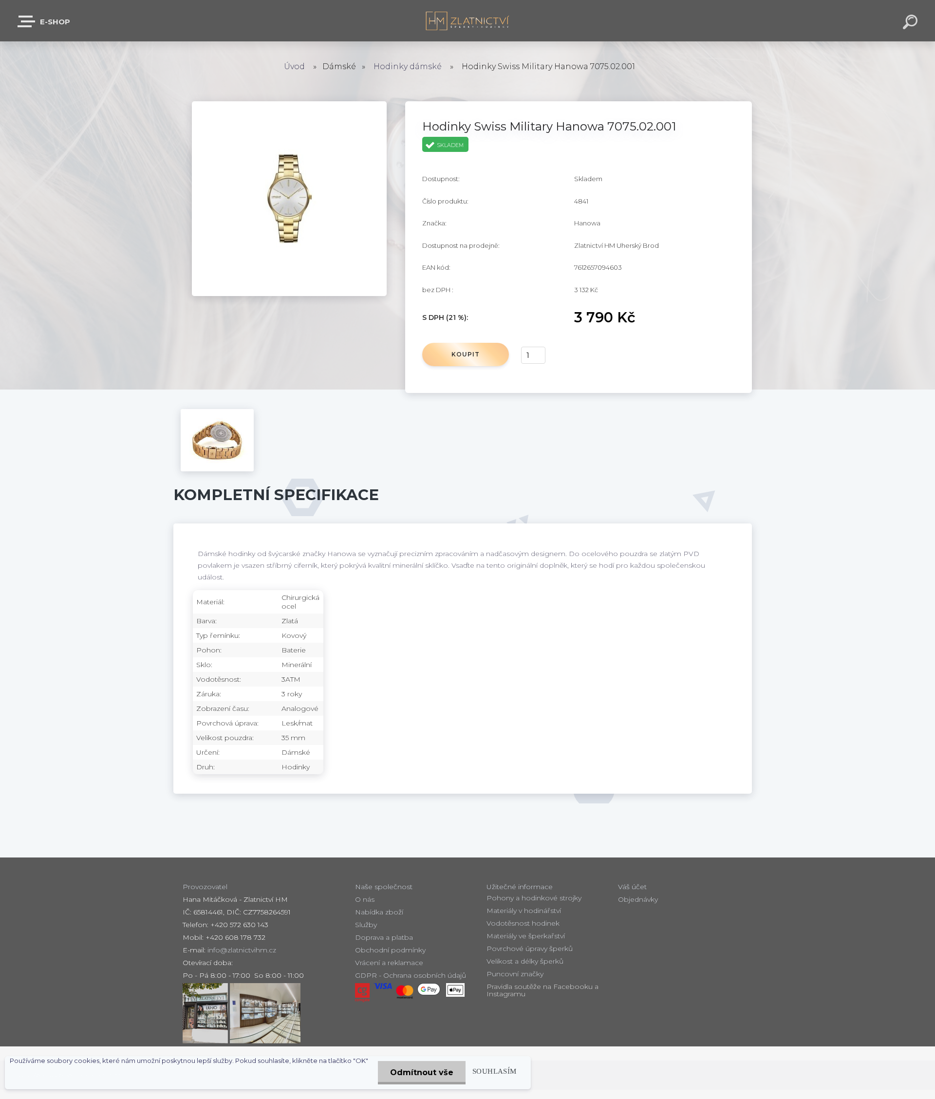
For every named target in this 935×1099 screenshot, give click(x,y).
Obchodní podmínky (390, 950)
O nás (364, 899)
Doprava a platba (384, 937)
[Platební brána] (362, 992)
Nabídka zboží (379, 912)
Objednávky (638, 899)
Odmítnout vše (421, 1072)
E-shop (54, 21)
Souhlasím (494, 1071)
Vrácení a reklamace (389, 962)
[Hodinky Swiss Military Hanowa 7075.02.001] (289, 106)
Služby (366, 924)
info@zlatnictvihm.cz (241, 950)
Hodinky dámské (408, 66)
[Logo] (467, 20)
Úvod (294, 66)
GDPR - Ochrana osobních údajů (410, 975)
